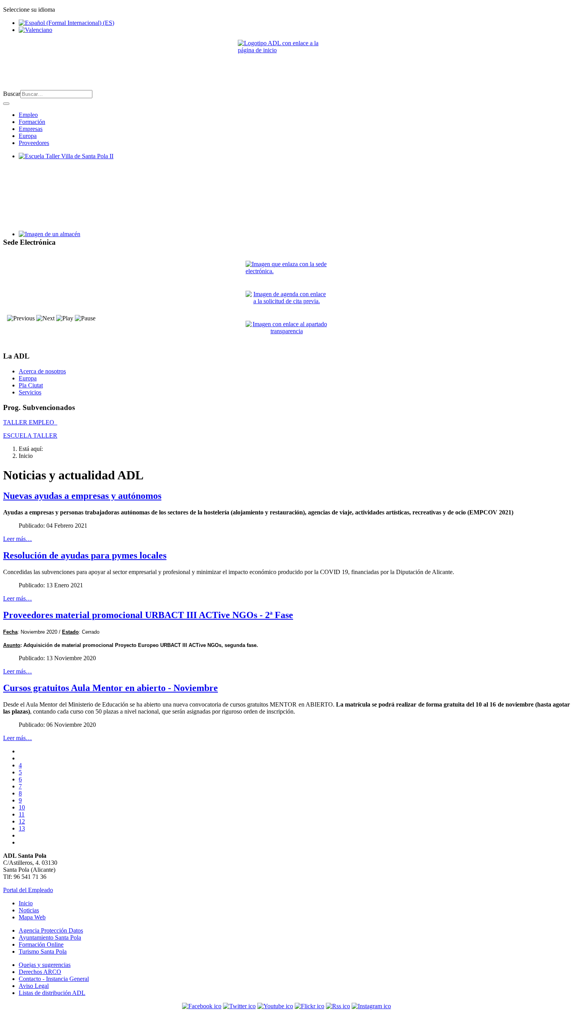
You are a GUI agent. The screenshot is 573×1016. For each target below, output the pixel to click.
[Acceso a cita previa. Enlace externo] (286, 303)
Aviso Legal (34, 985)
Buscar (11, 93)
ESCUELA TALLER (30, 435)
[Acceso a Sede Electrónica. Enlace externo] (286, 272)
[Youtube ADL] (275, 1006)
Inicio (26, 903)
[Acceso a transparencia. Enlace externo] (286, 333)
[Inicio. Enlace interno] (286, 62)
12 (22, 821)
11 (22, 814)
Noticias (29, 910)
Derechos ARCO (40, 971)
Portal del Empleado (28, 890)
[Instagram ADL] (371, 1006)
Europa (28, 136)
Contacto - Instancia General (54, 978)
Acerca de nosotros (42, 371)
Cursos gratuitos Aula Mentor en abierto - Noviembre (110, 688)
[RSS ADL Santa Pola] (338, 1006)
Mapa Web (32, 917)
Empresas (30, 128)
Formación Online (41, 944)
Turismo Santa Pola (43, 951)
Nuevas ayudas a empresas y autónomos (82, 496)
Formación (32, 121)
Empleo (28, 114)
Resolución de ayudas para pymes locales (84, 555)
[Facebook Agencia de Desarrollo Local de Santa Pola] (201, 1006)
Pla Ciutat (31, 385)
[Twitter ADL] (239, 1006)
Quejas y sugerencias (45, 964)
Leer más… (17, 538)
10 (22, 807)
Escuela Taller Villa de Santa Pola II (63, 163)
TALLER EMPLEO (30, 422)
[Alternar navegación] (6, 103)
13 (22, 828)
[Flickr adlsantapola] (309, 1006)
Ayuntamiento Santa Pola (50, 937)
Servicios (30, 392)
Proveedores (34, 143)
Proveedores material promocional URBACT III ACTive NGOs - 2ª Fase (148, 615)
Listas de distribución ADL (52, 992)
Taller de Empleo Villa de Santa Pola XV (69, 241)
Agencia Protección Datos (51, 930)
